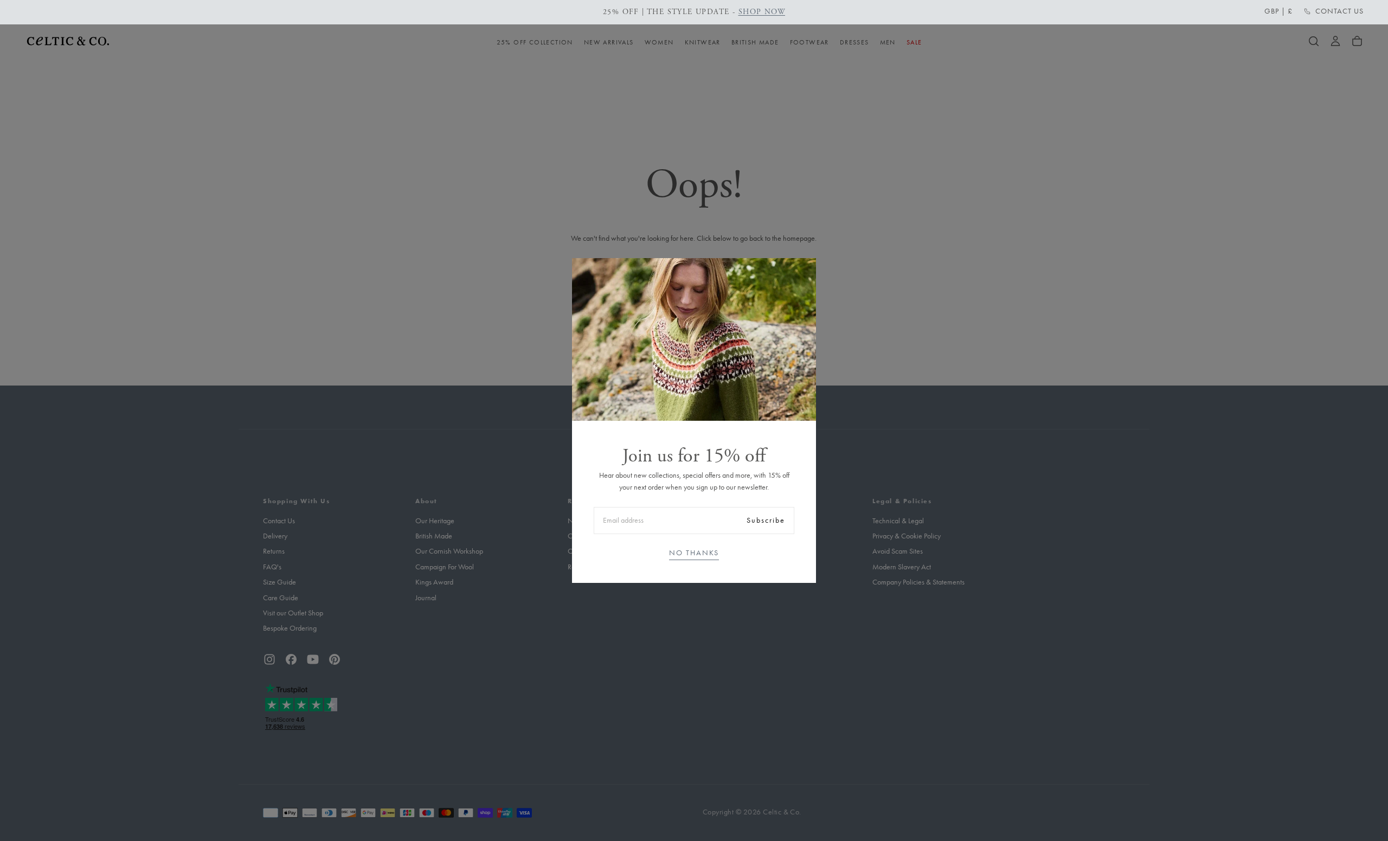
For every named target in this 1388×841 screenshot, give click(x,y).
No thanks (694, 552)
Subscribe (766, 520)
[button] (1278, 11)
